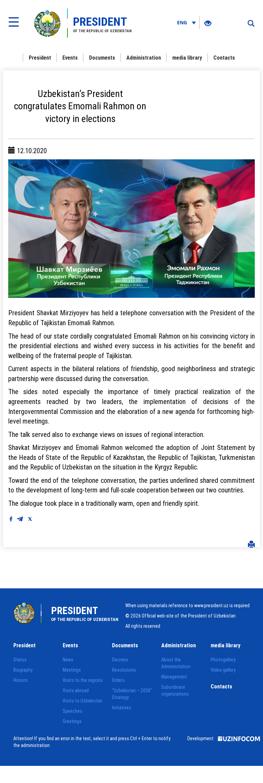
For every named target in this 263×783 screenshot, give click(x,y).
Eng (182, 22)
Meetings (72, 670)
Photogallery (223, 660)
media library (187, 57)
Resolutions (124, 670)
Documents (102, 57)
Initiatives (121, 708)
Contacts (224, 57)
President (40, 57)
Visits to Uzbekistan (82, 701)
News (68, 660)
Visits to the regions (83, 680)
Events (70, 57)
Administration (143, 57)
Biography (23, 670)
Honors (20, 680)
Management (174, 677)
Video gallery (223, 670)
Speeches (72, 711)
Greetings (72, 721)
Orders (118, 680)
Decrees (120, 660)
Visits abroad (76, 690)
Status (20, 660)
